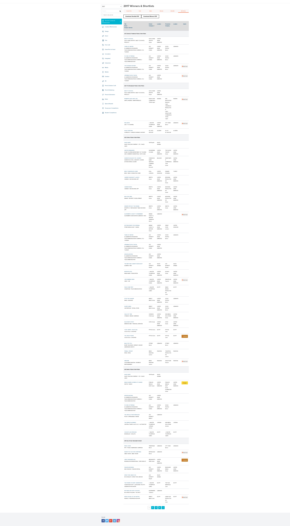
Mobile (107, 72)
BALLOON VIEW (128, 196)
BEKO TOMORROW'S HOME (131, 171)
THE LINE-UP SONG (129, 335)
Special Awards (109, 103)
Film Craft (107, 45)
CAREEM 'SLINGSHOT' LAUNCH (131, 177)
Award (184, 24)
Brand (125, 26)
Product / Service (128, 27)
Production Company (167, 25)
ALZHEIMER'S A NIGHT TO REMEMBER (133, 214)
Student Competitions (110, 112)
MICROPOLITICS (128, 271)
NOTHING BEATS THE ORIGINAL (132, 225)
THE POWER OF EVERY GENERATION (133, 483)
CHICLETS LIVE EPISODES (130, 432)
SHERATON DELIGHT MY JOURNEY (132, 158)
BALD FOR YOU (128, 343)
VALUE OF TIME (128, 314)
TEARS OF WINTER (128, 46)
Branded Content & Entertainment (108, 21)
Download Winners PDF (150, 16)
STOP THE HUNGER (129, 298)
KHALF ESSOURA (128, 130)
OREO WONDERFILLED (129, 459)
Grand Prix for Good (110, 49)
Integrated (107, 58)
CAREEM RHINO (128, 187)
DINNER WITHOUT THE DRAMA (131, 206)
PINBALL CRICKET (128, 351)
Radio (106, 99)
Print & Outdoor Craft (110, 85)
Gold (140, 11)
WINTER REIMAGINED (129, 150)
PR (105, 81)
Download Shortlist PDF (132, 16)
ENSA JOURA (127, 446)
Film (106, 40)
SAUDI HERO (127, 142)
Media (106, 67)
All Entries (183, 11)
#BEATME (126, 360)
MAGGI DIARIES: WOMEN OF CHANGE (133, 382)
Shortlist (172, 11)
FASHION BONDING (129, 467)
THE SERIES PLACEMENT (130, 422)
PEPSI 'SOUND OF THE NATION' (132, 496)
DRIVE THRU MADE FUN (130, 475)
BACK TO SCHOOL (128, 38)
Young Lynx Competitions (111, 108)
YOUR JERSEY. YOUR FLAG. (131, 329)
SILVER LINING (127, 306)
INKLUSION (127, 123)
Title (125, 24)
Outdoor (107, 76)
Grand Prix (128, 11)
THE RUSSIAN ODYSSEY (130, 65)
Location (159, 24)
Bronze (161, 11)
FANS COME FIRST (128, 287)
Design (107, 31)
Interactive (108, 63)
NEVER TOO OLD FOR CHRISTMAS (132, 452)
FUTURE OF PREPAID (129, 56)
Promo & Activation (110, 94)
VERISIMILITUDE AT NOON (130, 75)
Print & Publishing (109, 90)
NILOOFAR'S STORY (129, 322)
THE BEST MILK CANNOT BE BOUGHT (133, 263)
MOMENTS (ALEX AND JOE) (130, 98)
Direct (106, 36)
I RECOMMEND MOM (129, 279)
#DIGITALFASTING (128, 254)
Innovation (108, 54)
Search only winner (108, 15)
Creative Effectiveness (111, 27)
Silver (150, 11)
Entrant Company (151, 25)
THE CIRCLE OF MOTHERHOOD (132, 414)
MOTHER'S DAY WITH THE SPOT (132, 490)
